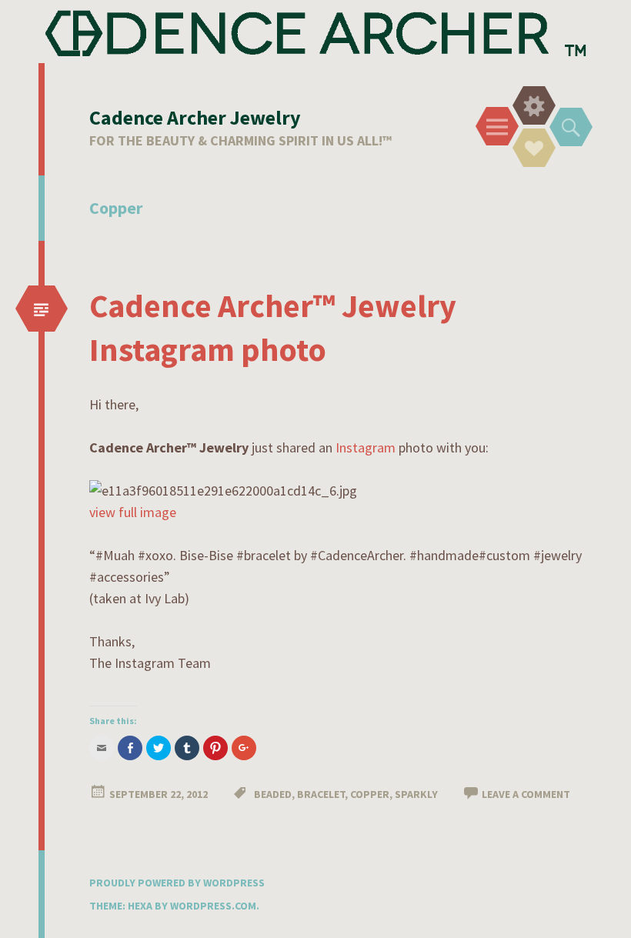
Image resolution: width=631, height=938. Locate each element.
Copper (369, 794)
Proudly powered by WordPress (177, 883)
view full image (132, 512)
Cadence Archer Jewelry (195, 117)
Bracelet (321, 794)
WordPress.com (213, 906)
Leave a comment (526, 794)
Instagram (366, 447)
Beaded (273, 794)
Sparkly (416, 794)
